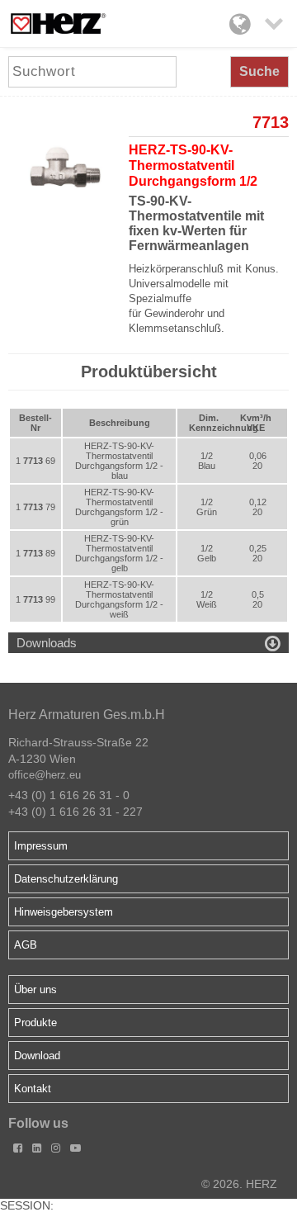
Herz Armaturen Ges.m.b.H (86, 715)
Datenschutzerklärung (66, 879)
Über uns (35, 989)
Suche (259, 71)
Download (37, 1055)
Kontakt (32, 1088)
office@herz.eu (44, 775)
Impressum (41, 846)
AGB (25, 945)
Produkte (35, 1022)
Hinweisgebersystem (63, 912)
